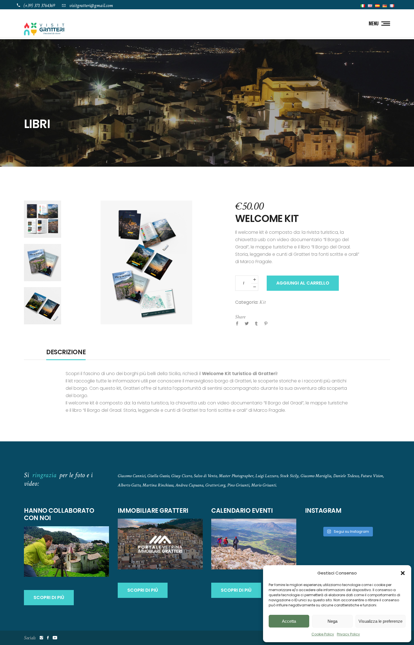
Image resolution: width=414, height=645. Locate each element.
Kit (262, 302)
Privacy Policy (348, 634)
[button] (403, 573)
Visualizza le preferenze (380, 621)
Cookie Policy (322, 634)
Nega (332, 621)
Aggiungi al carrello (302, 283)
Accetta (289, 621)
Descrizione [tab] (66, 352)
